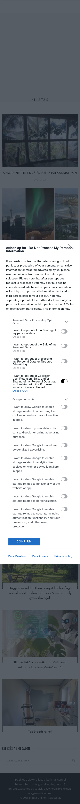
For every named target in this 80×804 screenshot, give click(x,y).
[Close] (72, 248)
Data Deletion (17, 556)
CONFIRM (24, 541)
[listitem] (40, 322)
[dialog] (40, 402)
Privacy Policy (63, 556)
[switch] (64, 331)
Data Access (40, 556)
